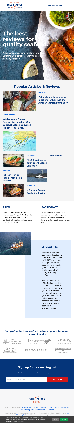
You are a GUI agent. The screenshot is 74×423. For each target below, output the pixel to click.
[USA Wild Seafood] (14, 5)
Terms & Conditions (39, 407)
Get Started (57, 379)
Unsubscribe (65, 407)
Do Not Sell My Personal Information (32, 410)
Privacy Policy (26, 407)
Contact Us (50, 410)
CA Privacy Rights (53, 407)
